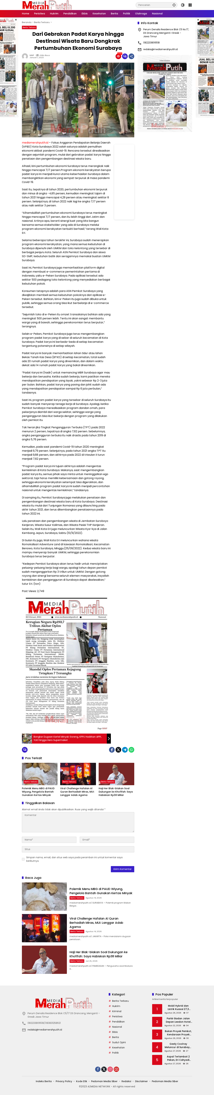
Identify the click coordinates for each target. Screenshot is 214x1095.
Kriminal (116, 1011)
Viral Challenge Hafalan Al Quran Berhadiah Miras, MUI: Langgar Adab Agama (77, 792)
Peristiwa (117, 1016)
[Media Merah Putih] (47, 5)
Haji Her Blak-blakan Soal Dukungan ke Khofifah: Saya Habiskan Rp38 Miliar (116, 792)
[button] (174, 5)
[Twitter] (118, 750)
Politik (115, 1052)
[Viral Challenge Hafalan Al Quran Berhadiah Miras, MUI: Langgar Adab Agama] (78, 774)
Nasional (117, 1026)
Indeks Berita (44, 1081)
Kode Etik (81, 1081)
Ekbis (115, 1032)
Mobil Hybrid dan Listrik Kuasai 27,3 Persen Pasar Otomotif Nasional (178, 1007)
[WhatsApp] (131, 750)
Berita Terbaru (29, 27)
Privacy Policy (64, 1081)
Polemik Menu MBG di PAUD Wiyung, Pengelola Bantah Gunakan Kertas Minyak (38, 792)
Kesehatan (118, 1047)
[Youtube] (116, 1069)
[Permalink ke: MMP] (26, 56)
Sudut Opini (119, 1042)
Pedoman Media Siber (104, 1081)
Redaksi (126, 1081)
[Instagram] (110, 1069)
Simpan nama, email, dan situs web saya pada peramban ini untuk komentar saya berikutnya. (74, 859)
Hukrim (116, 1006)
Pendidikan (118, 1021)
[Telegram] (125, 750)
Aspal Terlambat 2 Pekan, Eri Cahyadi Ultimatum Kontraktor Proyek (178, 1058)
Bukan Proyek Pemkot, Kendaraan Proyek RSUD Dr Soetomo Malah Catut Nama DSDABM (178, 1033)
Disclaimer (141, 1081)
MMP (32, 55)
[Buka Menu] (190, 5)
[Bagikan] (131, 56)
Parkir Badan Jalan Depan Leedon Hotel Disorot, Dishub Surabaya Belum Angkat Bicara (178, 1020)
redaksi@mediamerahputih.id (160, 49)
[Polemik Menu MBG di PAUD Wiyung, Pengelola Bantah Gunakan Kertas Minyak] (40, 774)
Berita (115, 1037)
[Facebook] (112, 750)
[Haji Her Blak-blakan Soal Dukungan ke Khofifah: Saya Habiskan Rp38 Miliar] (116, 774)
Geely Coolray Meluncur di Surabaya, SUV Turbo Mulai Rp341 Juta (178, 1045)
